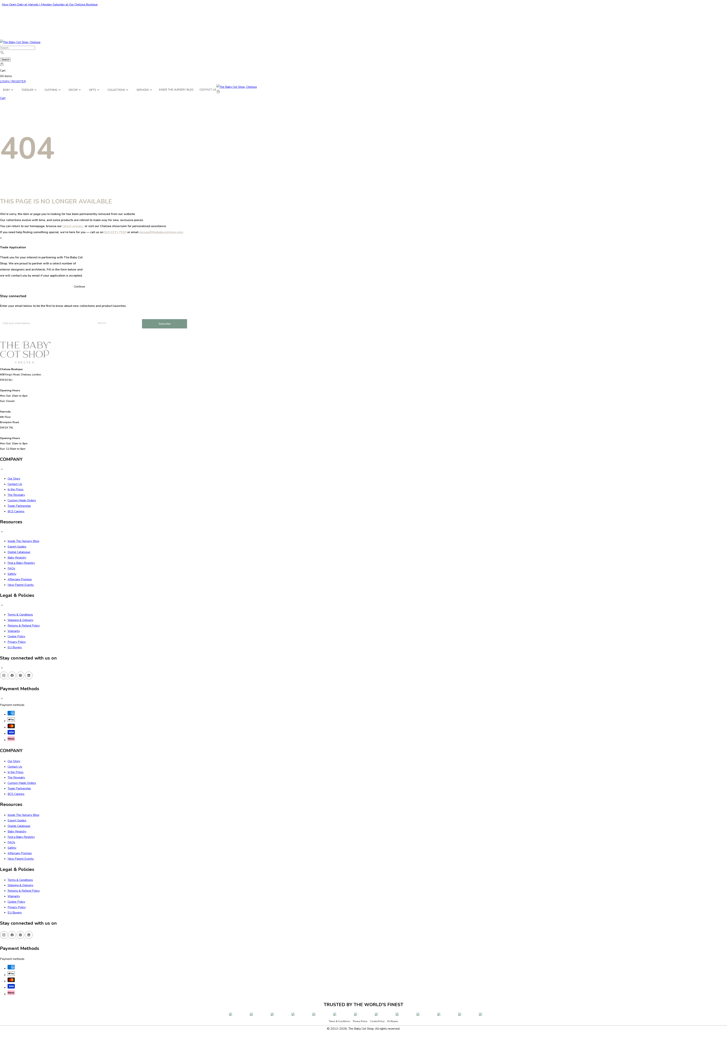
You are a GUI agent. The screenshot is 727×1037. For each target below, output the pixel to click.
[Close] (398, 914)
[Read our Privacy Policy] (394, 1016)
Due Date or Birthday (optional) (349, 976)
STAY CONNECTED (364, 998)
